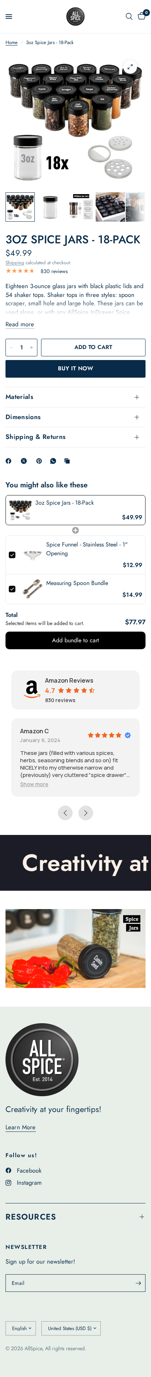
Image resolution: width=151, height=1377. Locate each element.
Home (11, 42)
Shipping (14, 262)
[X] (25, 461)
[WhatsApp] (54, 461)
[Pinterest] (40, 461)
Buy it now (75, 368)
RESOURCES (30, 1216)
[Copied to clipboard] (68, 461)
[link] (20, 510)
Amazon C (34, 731)
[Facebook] (9, 461)
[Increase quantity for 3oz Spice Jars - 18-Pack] (31, 347)
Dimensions (23, 417)
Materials (19, 397)
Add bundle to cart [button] (75, 640)
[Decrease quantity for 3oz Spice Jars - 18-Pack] (11, 347)
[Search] (129, 16)
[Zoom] (130, 67)
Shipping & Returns (35, 437)
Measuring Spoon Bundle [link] (77, 583)
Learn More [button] (20, 1127)
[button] (34, 784)
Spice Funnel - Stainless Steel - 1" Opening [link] (87, 548)
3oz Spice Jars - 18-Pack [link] (64, 502)
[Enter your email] (138, 1283)
